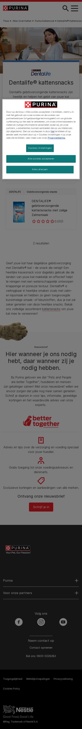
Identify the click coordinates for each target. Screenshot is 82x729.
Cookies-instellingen (40, 148)
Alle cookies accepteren (41, 158)
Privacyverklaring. (57, 138)
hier (53, 131)
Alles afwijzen (40, 169)
